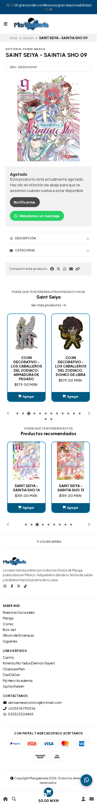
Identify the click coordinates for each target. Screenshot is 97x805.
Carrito (8, 657)
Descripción (25, 238)
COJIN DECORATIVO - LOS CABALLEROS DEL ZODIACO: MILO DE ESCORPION (70, 368)
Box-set (9, 629)
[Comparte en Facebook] (52, 269)
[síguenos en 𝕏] (19, 586)
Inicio (14, 38)
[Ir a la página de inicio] (5, 799)
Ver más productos (46, 305)
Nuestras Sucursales (19, 612)
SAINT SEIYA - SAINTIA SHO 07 (71, 488)
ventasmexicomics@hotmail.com (35, 702)
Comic (8, 624)
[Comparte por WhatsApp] (64, 269)
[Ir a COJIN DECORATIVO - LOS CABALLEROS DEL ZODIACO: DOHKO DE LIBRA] (26, 333)
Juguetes (10, 641)
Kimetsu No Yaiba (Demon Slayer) (29, 663)
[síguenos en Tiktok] (25, 586)
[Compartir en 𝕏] (58, 269)
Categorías (25, 250)
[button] (77, 269)
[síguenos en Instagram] (5, 586)
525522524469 (20, 714)
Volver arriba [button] (50, 541)
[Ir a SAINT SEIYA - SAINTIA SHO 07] (70, 461)
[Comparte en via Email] (71, 269)
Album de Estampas (18, 635)
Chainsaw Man (14, 669)
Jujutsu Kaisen (13, 686)
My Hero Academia (17, 680)
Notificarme (24, 202)
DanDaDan (11, 674)
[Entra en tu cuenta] (83, 799)
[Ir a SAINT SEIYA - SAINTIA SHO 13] (26, 461)
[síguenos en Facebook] (12, 586)
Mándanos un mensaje (38, 216)
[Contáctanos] (91, 799)
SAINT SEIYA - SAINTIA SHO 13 (26, 488)
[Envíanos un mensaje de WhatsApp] (86, 780)
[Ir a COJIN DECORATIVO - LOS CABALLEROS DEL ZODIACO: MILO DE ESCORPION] (70, 333)
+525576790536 (22, 708)
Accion (28, 38)
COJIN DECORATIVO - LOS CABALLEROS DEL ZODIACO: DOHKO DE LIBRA (26, 366)
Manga (8, 618)
